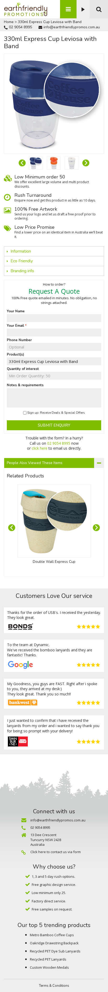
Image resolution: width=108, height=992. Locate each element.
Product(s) (15, 354)
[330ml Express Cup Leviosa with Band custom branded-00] (35, 163)
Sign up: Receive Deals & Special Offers (56, 413)
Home (9, 21)
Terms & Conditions (54, 985)
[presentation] (22, 163)
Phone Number (19, 340)
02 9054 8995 (20, 27)
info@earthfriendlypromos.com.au (72, 27)
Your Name (16, 311)
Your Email (15, 325)
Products (68, 9)
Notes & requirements (25, 385)
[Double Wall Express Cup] (54, 521)
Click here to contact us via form (55, 851)
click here (39, 448)
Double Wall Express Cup (54, 561)
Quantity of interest (23, 369)
